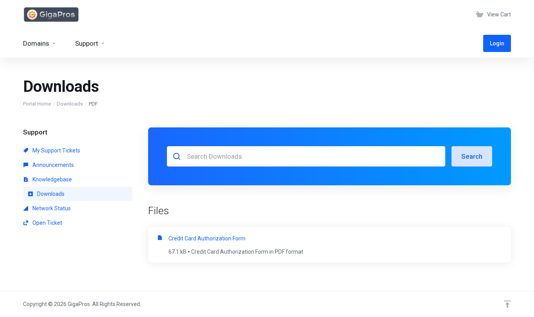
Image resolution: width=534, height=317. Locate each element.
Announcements (52, 165)
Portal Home (37, 104)
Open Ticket (46, 223)
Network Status (51, 208)
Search (471, 156)
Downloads (70, 104)
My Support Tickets (55, 150)
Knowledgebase (51, 179)
